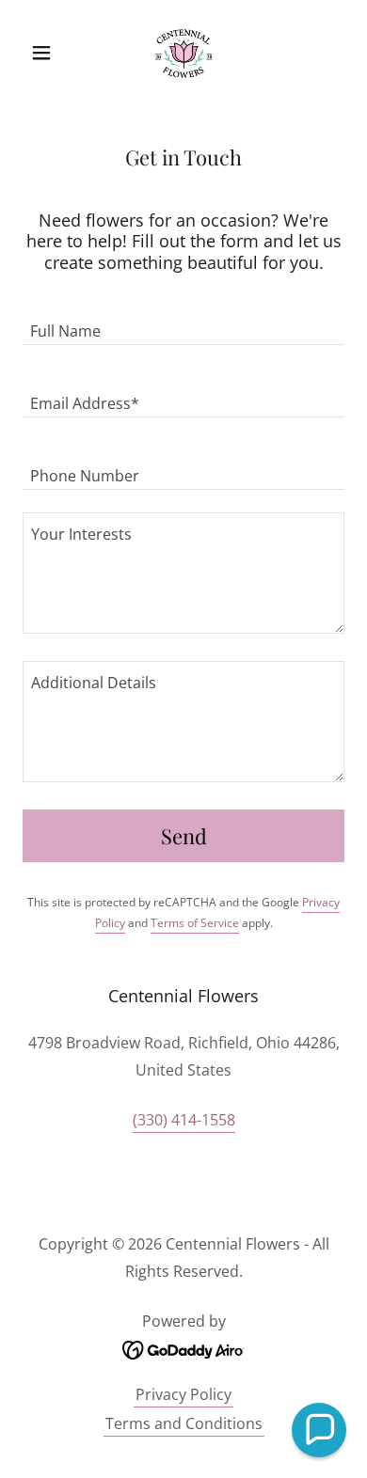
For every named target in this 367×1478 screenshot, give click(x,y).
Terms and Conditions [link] (184, 1423)
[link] (183, 52)
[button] (47, 52)
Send (184, 836)
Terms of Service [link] (195, 923)
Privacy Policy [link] (183, 1394)
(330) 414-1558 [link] (184, 1119)
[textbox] (183, 320)
